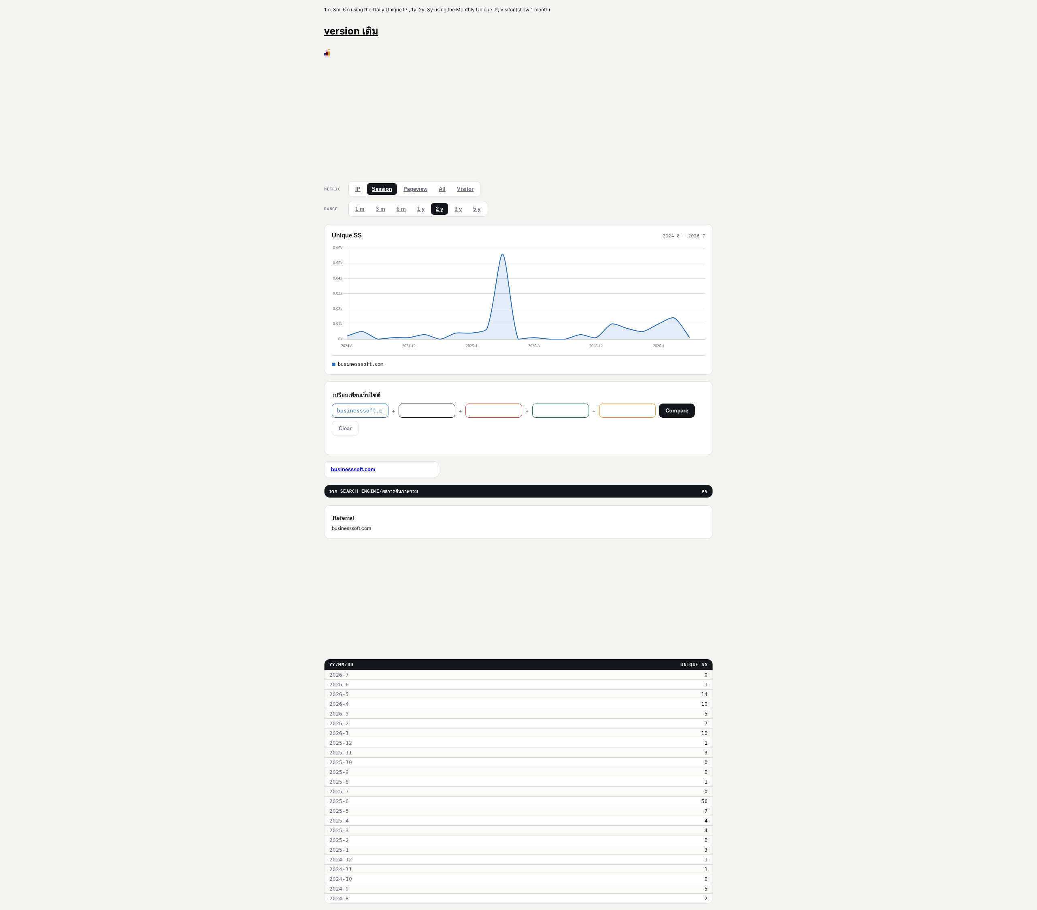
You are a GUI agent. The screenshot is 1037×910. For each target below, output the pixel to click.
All (442, 189)
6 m (401, 209)
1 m (360, 209)
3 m (380, 209)
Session (382, 189)
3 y (458, 209)
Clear (345, 428)
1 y (421, 209)
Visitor (465, 189)
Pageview (415, 189)
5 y (476, 209)
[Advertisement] (518, 117)
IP (358, 189)
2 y (439, 209)
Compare (677, 411)
